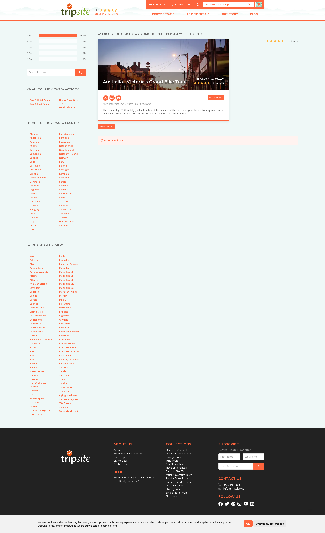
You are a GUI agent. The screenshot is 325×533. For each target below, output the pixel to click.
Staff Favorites (174, 464)
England (34, 189)
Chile (32, 161)
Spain (62, 197)
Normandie (65, 307)
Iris (31, 394)
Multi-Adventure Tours (179, 474)
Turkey (63, 217)
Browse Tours (163, 14)
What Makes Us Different (128, 453)
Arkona (34, 275)
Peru (61, 161)
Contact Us (120, 464)
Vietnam (63, 225)
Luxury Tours (173, 457)
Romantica (65, 355)
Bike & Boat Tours (39, 103)
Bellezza (34, 291)
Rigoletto (64, 315)
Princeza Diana (67, 343)
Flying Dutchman (68, 395)
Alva (32, 263)
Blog (254, 14)
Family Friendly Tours (178, 482)
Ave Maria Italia (38, 283)
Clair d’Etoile (37, 311)
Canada (34, 157)
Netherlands (66, 145)
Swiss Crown (66, 387)
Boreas (33, 299)
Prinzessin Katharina (70, 351)
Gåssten (34, 379)
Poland (63, 165)
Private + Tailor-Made (178, 453)
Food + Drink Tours (177, 478)
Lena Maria (36, 414)
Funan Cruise (37, 371)
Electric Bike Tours (177, 471)
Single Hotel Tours (176, 492)
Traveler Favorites (176, 467)
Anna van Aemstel (39, 271)
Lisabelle (64, 259)
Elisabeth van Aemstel (41, 339)
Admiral (34, 259)
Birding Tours (173, 489)
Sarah (62, 371)
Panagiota (64, 323)
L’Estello (34, 402)
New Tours (172, 496)
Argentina (35, 137)
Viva (32, 256)
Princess (63, 311)
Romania (64, 173)
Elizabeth (35, 343)
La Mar (33, 406)
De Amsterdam (38, 315)
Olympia (63, 319)
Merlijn (63, 295)
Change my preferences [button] (270, 523)
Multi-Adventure (68, 107)
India (32, 213)
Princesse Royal (67, 347)
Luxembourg (66, 141)
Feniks (33, 351)
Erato (33, 347)
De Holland (36, 319)
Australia (35, 141)
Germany (35, 201)
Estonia (34, 193)
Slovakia (63, 185)
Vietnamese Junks (68, 399)
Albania (34, 133)
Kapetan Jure (37, 398)
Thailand (64, 213)
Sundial (63, 383)
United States (66, 221)
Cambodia (35, 153)
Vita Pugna (65, 403)
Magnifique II (66, 275)
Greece (34, 205)
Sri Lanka (64, 201)
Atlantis (34, 279)
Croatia (34, 173)
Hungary (34, 209)
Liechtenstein (66, 133)
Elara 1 (33, 335)
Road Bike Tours (175, 485)
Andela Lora (36, 267)
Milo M (63, 299)
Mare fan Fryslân (68, 291)
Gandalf (34, 375)
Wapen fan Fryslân (69, 411)
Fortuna (34, 367)
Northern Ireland (68, 153)
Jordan (33, 225)
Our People (120, 457)
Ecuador (34, 185)
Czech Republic (38, 177)
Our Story (230, 14)
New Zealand (66, 149)
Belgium (34, 149)
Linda (62, 256)
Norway (63, 157)
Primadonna (66, 339)
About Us (118, 450)
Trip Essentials (198, 14)
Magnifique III (66, 279)
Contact (159, 4)
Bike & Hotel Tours (40, 100)
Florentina (64, 303)
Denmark (35, 181)
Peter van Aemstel (69, 331)
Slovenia (64, 189)
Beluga (33, 295)
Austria (34, 145)
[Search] (249, 4)
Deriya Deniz (37, 331)
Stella (62, 379)
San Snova (64, 367)
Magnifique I (66, 271)
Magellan (64, 267)
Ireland (34, 217)
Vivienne (64, 407)
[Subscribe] (258, 466)
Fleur (32, 355)
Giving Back (120, 460)
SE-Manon (64, 375)
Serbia (62, 181)
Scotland (64, 177)
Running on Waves (69, 359)
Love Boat (35, 287)
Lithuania (64, 137)
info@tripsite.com (235, 488)
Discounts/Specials (177, 450)
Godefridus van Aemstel (38, 385)
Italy (32, 221)
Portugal (64, 169)
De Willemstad (37, 327)
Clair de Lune (37, 307)
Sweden (63, 205)
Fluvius (33, 363)
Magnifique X (66, 287)
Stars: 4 (105, 126)
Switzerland (65, 209)
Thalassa (64, 391)
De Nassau (35, 323)
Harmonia (35, 390)
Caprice (34, 303)
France (33, 197)
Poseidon (64, 335)
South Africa (66, 193)
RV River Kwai (66, 363)
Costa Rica (35, 169)
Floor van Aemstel (69, 263)
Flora (32, 359)
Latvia (33, 229)
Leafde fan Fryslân (40, 410)
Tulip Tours (172, 460)
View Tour (215, 97)
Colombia (35, 165)
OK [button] (248, 523)
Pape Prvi (64, 327)
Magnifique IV (66, 283)
